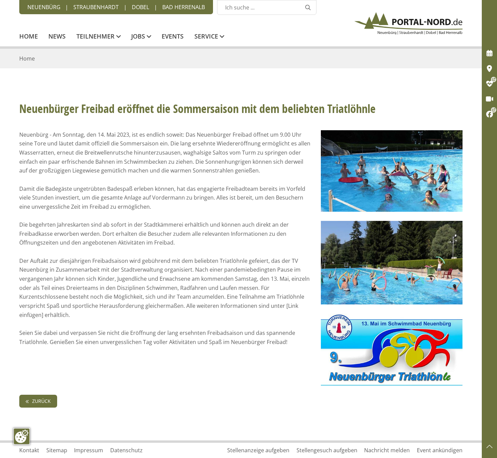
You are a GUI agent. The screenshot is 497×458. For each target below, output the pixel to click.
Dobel (140, 7)
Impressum (88, 450)
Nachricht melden (387, 450)
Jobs (139, 36)
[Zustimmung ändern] (22, 436)
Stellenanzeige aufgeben (258, 450)
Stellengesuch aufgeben (327, 450)
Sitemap (56, 450)
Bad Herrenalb (183, 7)
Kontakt (29, 450)
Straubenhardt (96, 7)
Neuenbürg (44, 7)
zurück (41, 401)
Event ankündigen (440, 450)
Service (207, 36)
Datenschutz (126, 450)
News (57, 36)
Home (28, 36)
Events (173, 36)
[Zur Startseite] (408, 23)
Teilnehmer (96, 36)
